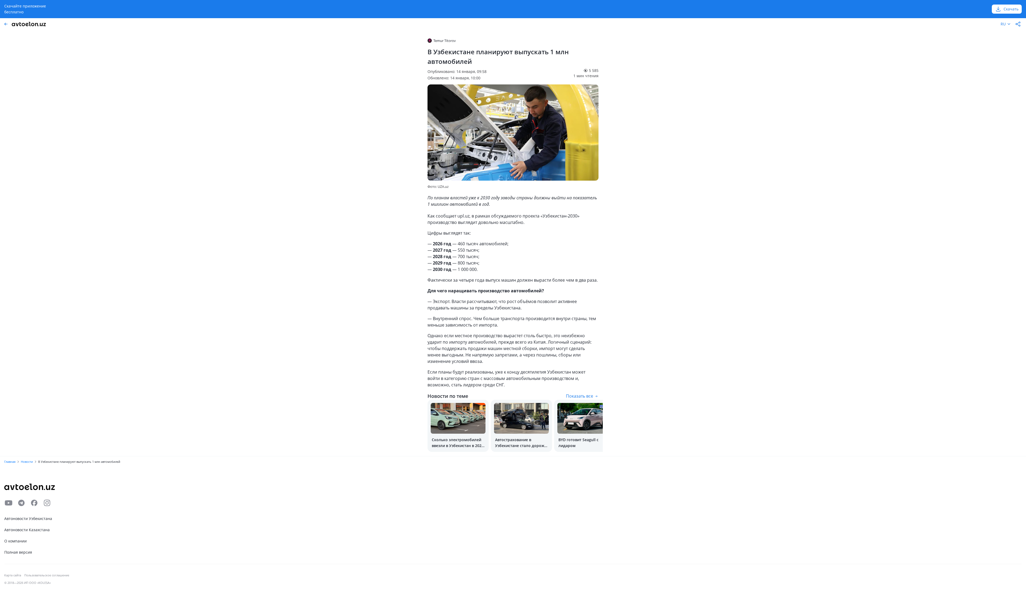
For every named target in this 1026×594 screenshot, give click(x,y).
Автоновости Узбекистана (28, 518)
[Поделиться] (1018, 24)
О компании (15, 540)
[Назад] (6, 24)
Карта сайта (12, 575)
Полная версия (18, 552)
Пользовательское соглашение (46, 575)
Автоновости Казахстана (27, 529)
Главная (9, 462)
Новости (27, 462)
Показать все (579, 396)
